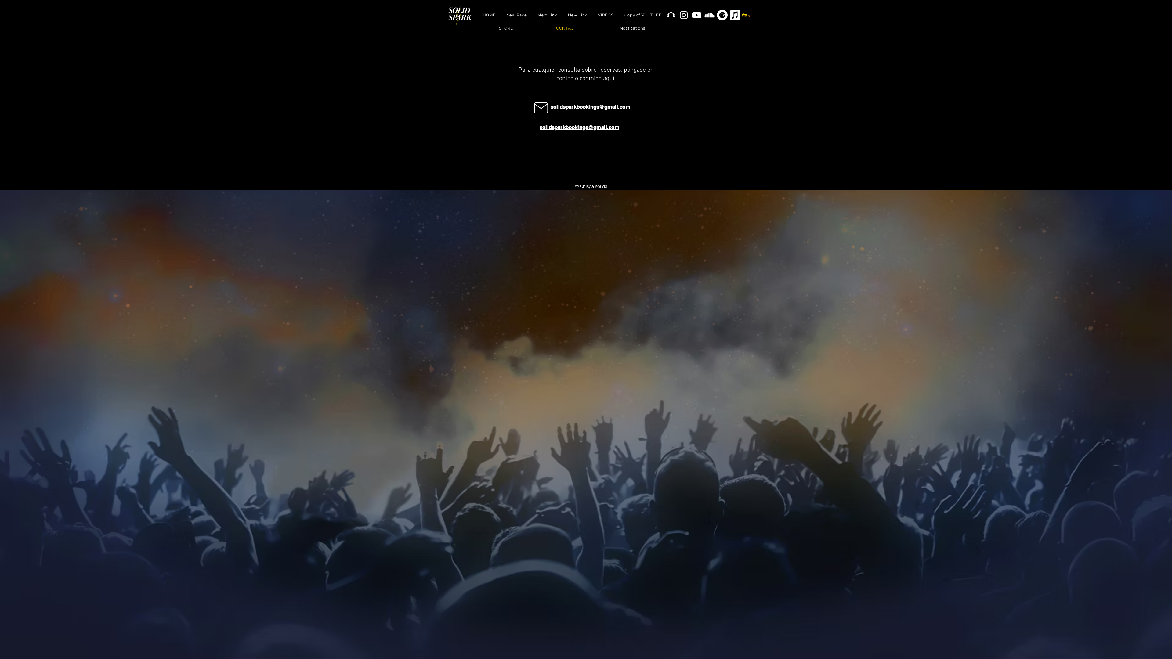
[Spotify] (722, 15)
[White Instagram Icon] (683, 15)
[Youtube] (696, 15)
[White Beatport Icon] (671, 15)
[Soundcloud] (709, 15)
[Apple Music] (735, 15)
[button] (747, 15)
